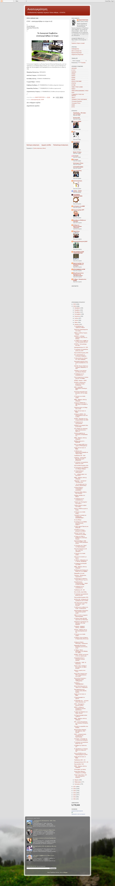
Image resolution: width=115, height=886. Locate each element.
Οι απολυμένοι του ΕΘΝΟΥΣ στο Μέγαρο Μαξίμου (81, 468)
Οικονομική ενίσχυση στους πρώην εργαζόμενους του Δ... (81, 362)
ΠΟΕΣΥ (73, 88)
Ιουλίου (76, 318)
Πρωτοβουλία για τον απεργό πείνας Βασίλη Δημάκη (80, 691)
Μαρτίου (77, 780)
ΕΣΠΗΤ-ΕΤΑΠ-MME (76, 81)
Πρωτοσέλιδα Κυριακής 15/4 (81, 597)
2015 (74, 790)
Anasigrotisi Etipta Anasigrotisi (77, 810)
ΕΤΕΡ (42, 99)
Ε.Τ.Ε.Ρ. (73, 70)
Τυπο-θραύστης (77, 170)
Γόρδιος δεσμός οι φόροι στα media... (80, 506)
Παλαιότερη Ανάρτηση (60, 145)
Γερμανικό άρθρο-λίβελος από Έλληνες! (80, 492)
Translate (83, 62)
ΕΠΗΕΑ (73, 74)
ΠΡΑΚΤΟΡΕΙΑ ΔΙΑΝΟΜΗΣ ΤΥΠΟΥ (80, 90)
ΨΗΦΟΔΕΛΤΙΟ (75, 49)
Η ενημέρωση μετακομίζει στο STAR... (80, 564)
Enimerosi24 (76, 117)
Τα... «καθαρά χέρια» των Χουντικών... (80, 475)
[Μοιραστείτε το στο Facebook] (61, 97)
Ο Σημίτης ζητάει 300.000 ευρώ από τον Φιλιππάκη (81, 619)
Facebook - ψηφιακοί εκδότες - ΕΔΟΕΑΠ (79, 627)
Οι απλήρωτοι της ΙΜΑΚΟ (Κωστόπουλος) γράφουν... (80, 523)
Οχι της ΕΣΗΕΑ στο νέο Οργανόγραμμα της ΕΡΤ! (81, 754)
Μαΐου (76, 322)
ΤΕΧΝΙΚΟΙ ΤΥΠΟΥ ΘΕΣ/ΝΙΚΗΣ (79, 99)
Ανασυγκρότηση (37, 9)
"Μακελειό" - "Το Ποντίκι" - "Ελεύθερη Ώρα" (80, 481)
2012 (74, 796)
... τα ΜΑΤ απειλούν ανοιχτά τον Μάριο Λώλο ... (44, 830)
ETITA (73, 107)
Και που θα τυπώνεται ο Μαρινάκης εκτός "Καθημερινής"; (80, 679)
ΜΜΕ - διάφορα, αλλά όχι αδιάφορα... (80, 400)
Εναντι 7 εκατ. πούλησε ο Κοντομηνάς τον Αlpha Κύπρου (80, 667)
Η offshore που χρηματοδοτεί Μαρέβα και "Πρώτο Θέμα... (81, 452)
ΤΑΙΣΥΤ (73, 97)
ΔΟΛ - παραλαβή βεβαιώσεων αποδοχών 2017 (80, 388)
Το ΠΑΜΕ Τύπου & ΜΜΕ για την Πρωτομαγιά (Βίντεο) (81, 341)
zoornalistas (76, 142)
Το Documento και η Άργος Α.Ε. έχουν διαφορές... (80, 359)
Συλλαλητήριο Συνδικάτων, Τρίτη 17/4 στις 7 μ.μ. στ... (81, 579)
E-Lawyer (75, 159)
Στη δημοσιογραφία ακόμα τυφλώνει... (80, 716)
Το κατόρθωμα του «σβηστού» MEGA (79, 327)
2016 (74, 788)
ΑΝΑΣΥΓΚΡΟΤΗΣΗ (83, 20)
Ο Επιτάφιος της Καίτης (80, 769)
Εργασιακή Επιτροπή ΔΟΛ (80, 241)
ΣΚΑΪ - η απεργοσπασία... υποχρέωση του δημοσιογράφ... (80, 735)
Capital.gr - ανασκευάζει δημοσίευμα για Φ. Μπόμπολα (80, 459)
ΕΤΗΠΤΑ (74, 83)
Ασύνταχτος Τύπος (78, 163)
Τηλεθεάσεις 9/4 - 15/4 (79, 455)
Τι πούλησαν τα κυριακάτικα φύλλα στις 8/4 (81, 594)
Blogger (65, 872)
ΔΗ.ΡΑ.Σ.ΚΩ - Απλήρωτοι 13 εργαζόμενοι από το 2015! (81, 600)
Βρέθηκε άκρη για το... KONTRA (79, 442)
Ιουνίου (76, 320)
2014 (74, 792)
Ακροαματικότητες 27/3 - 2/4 (81, 762)
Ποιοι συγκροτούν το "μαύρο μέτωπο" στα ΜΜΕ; (81, 378)
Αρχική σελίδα (46, 145)
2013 (74, 794)
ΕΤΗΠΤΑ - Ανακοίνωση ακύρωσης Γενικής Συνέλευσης (79, 384)
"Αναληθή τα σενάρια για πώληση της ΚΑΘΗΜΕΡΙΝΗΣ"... (80, 516)
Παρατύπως (76, 231)
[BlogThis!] (58, 97)
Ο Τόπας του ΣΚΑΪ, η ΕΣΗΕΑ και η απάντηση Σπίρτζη (80, 538)
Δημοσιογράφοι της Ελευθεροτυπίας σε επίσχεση (78, 264)
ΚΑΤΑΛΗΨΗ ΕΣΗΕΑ (78, 167)
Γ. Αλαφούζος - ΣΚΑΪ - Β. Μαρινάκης (80, 663)
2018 (74, 306)
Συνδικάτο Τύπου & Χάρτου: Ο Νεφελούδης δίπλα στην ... (81, 639)
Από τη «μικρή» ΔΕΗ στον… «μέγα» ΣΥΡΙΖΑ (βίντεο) (81, 445)
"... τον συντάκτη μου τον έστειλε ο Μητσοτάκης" (80, 485)
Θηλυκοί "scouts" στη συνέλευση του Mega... (80, 534)
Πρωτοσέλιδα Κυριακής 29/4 (81, 352)
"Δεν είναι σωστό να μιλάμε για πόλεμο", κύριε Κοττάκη (80, 604)
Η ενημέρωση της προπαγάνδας (78, 422)
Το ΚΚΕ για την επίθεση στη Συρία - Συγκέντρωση (81, 608)
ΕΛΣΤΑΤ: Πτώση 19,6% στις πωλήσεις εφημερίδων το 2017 (81, 367)
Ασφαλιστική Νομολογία (77, 54)
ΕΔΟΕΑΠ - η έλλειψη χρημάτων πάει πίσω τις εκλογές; (80, 337)
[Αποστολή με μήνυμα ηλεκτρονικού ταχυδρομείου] (56, 97)
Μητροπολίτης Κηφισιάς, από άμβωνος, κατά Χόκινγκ (80, 731)
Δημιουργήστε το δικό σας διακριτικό (78, 814)
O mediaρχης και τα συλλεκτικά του (79, 587)
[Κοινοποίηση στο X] (59, 97)
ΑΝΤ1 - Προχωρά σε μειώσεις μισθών (79, 704)
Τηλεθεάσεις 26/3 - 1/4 (79, 760)
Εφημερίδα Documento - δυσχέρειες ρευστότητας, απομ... (81, 647)
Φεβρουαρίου (78, 782)
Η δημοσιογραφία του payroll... (79, 698)
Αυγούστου (77, 316)
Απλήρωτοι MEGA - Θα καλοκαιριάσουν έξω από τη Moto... (81, 415)
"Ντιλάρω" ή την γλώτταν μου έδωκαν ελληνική (80, 371)
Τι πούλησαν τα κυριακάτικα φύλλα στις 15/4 (81, 463)
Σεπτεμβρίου (78, 314)
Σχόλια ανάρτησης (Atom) (39, 148)
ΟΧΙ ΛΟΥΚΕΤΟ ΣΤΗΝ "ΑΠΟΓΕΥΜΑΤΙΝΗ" (78, 252)
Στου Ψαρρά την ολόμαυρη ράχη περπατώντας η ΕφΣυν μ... (80, 430)
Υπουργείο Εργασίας (77, 101)
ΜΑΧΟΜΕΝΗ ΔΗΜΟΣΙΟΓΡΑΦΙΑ (77, 195)
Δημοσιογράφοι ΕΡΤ (78, 210)
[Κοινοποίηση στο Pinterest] (62, 97)
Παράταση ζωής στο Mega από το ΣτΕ (80, 408)
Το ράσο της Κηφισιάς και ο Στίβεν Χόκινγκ (81, 712)
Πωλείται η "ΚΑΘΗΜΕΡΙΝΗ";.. (79, 683)
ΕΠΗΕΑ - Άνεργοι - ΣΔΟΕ (80, 380)
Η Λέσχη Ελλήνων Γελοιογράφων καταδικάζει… (78, 489)
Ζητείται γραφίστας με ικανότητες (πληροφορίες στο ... (81, 434)
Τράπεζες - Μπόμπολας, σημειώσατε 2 (80, 576)
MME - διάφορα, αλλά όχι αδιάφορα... (80, 719)
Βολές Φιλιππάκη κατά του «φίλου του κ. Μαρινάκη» (81, 687)
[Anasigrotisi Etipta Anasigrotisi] (72, 812)
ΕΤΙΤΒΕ (73, 85)
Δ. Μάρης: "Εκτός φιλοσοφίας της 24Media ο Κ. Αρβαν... (81, 651)
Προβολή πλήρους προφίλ (78, 43)
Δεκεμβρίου (77, 308)
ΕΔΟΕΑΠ (74, 72)
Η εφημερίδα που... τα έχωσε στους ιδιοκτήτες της (81, 701)
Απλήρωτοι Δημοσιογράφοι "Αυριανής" (77, 226)
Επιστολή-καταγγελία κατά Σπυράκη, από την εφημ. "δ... (81, 393)
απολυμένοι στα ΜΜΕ (79, 206)
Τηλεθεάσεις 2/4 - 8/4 (79, 590)
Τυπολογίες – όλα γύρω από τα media (79, 113)
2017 (74, 786)
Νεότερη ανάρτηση (33, 145)
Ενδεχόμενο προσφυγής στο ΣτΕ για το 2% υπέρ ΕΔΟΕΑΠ (81, 623)
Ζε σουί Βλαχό (77, 519)
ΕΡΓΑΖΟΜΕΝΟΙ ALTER (79, 269)
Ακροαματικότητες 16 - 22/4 (81, 347)
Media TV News (77, 152)
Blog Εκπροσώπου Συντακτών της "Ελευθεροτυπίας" (78, 274)
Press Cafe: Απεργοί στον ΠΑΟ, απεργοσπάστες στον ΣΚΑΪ (80, 675)
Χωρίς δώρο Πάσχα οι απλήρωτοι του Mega (80, 772)
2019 (74, 304)
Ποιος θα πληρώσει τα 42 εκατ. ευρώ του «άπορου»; (80, 550)
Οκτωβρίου (77, 312)
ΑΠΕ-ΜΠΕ (74, 68)
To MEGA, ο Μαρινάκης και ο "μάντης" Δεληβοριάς (81, 560)
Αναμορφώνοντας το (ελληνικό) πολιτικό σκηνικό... (79, 659)
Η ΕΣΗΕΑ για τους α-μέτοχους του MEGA (80, 530)
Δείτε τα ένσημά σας (76, 50)
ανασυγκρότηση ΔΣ (35, 99)
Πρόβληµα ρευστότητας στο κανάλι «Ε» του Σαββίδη (81, 570)
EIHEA (73, 105)
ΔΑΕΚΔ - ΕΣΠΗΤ (77, 191)
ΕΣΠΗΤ (73, 79)
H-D (74, 131)
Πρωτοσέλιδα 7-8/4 (79, 764)
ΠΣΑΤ (73, 92)
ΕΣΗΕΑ (73, 77)
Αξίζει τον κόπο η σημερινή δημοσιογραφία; (80, 616)
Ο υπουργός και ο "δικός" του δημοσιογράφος (80, 546)
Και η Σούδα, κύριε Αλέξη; (80, 592)
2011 (74, 799)
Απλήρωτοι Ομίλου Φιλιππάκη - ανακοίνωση (81, 643)
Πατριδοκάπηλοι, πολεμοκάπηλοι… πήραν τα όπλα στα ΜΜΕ (81, 583)
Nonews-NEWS (77, 121)
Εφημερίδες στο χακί (79, 573)
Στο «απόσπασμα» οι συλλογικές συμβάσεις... (80, 355)
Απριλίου (77, 324)
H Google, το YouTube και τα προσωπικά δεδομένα (81, 739)
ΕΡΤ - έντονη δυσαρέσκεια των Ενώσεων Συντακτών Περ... (81, 723)
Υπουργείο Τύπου (76, 103)
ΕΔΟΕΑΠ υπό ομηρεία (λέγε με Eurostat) (81, 426)
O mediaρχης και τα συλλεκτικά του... (79, 374)
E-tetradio (75, 155)
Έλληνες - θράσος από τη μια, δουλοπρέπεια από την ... (80, 631)
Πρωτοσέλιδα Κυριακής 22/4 (81, 465)
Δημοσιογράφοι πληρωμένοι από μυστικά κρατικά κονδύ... (81, 612)
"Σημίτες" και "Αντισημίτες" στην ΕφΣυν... (80, 502)
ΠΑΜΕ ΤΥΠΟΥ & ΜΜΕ (77, 87)
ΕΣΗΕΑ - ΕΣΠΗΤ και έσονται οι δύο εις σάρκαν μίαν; (81, 655)
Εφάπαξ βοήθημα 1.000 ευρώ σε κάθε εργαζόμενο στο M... (81, 542)
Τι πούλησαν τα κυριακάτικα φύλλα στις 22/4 (81, 350)
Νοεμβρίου (77, 310)
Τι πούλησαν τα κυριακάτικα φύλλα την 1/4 (81, 743)
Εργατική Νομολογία (77, 52)
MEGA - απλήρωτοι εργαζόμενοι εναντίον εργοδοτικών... (80, 708)
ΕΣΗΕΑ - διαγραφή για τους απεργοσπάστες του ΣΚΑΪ (81, 419)
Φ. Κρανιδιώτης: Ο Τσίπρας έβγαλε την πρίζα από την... (81, 750)
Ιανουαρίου (77, 784)
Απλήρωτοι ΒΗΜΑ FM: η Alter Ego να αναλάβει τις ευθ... (81, 404)
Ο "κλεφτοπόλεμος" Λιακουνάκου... (79, 471)
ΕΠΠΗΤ (73, 75)
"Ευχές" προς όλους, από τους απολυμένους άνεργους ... (80, 776)
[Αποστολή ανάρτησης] (53, 97)
